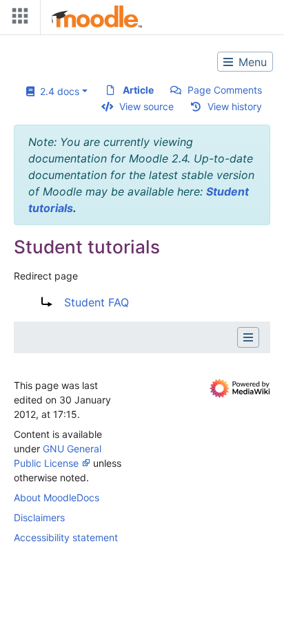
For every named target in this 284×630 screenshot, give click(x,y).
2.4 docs (56, 91)
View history (234, 106)
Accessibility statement (66, 537)
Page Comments (224, 90)
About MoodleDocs (56, 497)
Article (138, 90)
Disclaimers (39, 517)
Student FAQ (96, 302)
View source (146, 106)
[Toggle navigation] (17, 19)
